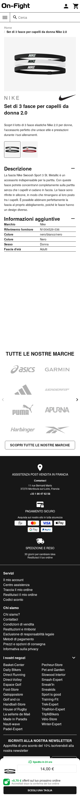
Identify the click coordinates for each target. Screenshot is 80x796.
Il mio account (13, 579)
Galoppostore (13, 694)
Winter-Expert (51, 724)
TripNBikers (50, 714)
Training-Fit (50, 699)
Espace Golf (12, 684)
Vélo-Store (49, 719)
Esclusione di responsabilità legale (28, 634)
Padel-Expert (12, 728)
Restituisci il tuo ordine (40, 557)
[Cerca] (15, 17)
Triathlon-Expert (53, 709)
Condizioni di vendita (18, 624)
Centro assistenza (16, 584)
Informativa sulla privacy (20, 648)
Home (8, 28)
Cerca (22, 17)
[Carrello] (76, 6)
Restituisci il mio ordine (20, 594)
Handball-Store (14, 704)
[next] (77, 400)
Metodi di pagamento (18, 639)
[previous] (3, 400)
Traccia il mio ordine (18, 589)
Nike (12, 97)
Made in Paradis (15, 719)
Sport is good (51, 694)
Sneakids (48, 689)
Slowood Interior (53, 674)
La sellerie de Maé (16, 714)
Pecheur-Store (52, 664)
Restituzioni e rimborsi (19, 629)
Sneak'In (48, 684)
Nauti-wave (11, 724)
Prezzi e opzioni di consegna (24, 644)
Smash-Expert (52, 679)
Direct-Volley (12, 679)
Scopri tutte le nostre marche (40, 445)
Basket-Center (13, 664)
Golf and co (11, 699)
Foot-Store (11, 689)
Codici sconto (13, 599)
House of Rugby (15, 709)
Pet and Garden (53, 669)
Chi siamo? (11, 614)
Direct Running (14, 674)
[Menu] (5, 17)
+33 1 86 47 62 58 (40, 493)
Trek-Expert (50, 704)
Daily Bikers (12, 669)
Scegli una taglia (40, 790)
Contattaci (40, 480)
